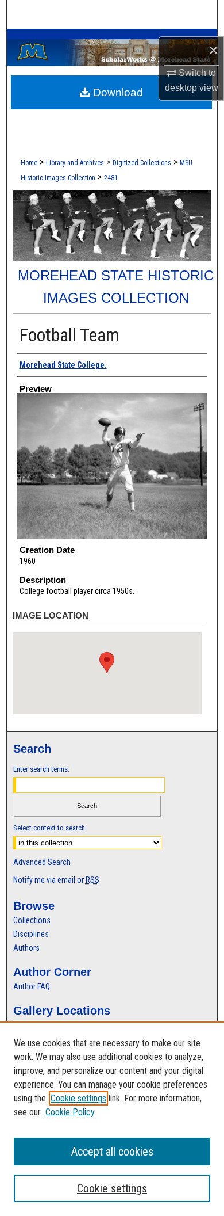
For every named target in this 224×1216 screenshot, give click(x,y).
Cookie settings (78, 1098)
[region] (112, 1118)
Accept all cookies (112, 1151)
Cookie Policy (70, 1112)
